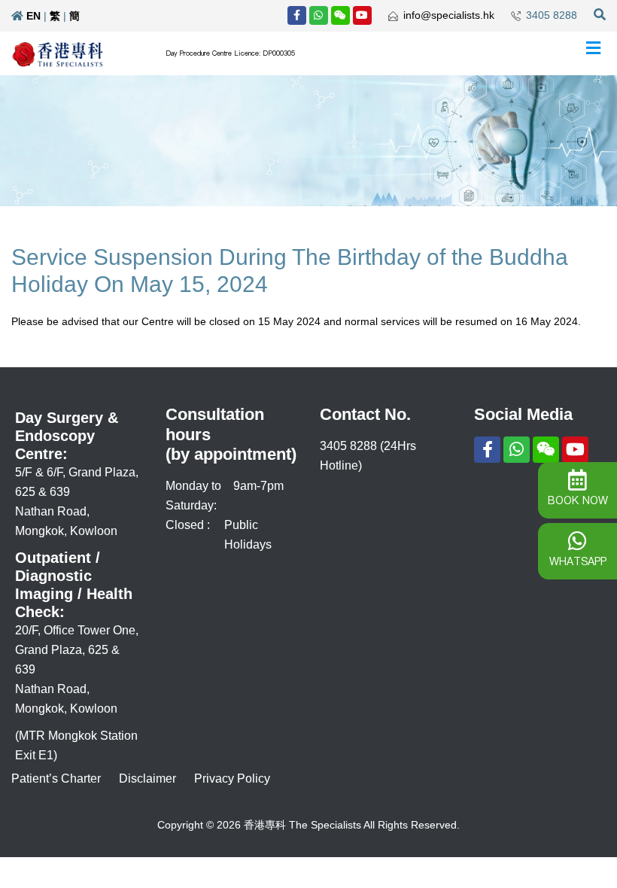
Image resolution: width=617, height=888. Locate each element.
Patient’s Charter (56, 778)
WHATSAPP (577, 561)
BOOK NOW (578, 500)
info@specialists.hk (448, 15)
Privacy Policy (232, 778)
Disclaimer (147, 778)
